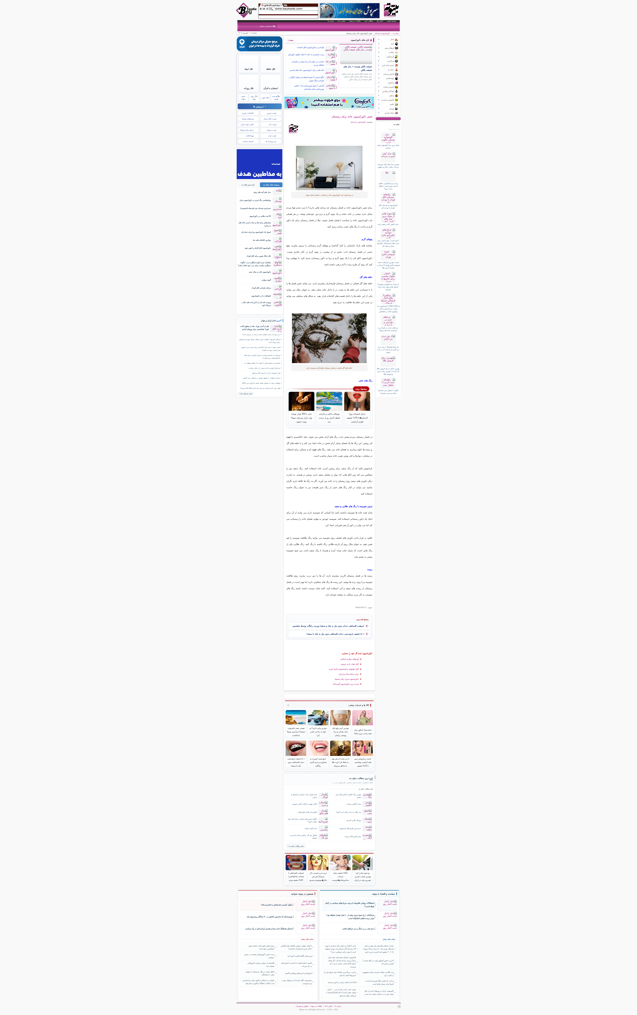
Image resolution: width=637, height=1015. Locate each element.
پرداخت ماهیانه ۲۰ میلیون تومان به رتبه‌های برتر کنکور (261, 378)
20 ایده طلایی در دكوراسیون (260, 216)
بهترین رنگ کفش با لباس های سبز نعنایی (348, 795)
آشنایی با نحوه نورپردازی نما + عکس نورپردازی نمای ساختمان (309, 87)
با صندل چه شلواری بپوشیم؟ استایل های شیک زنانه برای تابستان (388, 287)
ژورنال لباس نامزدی (353, 820)
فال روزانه (248, 88)
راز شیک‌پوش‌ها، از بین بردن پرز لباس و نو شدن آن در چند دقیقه (388, 349)
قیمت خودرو (271, 113)
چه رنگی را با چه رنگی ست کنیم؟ (348, 812)
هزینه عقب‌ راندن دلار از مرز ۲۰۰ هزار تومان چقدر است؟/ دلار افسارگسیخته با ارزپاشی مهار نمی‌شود (341, 992)
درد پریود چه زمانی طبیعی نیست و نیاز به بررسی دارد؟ (261, 334)
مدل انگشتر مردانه (354, 804)
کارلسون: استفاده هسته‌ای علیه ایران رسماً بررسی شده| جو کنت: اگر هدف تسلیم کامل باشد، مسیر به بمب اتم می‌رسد (342, 961)
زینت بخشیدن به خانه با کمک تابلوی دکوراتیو (306, 54)
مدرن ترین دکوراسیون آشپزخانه (346, 684)
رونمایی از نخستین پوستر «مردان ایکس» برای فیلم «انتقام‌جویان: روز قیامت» (262, 356)
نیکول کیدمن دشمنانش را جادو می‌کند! (276, 905)
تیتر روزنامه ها (271, 141)
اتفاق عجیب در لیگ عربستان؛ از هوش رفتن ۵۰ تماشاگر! (260, 973)
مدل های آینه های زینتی (262, 192)
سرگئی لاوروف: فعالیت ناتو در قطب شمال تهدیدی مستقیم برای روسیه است (259, 340)
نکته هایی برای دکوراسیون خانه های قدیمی (306, 70)
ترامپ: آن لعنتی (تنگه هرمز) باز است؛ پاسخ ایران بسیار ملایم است (379, 982)
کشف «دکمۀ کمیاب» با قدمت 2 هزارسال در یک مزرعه (296, 964)
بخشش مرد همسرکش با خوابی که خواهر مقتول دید (262, 363)
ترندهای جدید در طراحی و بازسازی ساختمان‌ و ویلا (388, 329)
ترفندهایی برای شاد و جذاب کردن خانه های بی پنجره (255, 224)
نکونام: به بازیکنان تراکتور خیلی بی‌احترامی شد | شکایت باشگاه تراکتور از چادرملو (258, 981)
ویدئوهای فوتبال (248, 119)
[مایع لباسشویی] (329, 102)
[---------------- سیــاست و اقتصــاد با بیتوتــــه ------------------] (383, 894)
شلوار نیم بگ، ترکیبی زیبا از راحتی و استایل (303, 836)
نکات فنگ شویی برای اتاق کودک (259, 256)
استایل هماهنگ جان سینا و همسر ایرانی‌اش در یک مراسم (269, 928)
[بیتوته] (247, 17)
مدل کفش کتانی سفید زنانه (388, 224)
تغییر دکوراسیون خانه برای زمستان (352, 116)
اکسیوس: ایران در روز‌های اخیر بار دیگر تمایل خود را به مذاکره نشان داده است (378, 992)
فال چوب (265, 98)
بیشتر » (290, 40)
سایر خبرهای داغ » (245, 393)
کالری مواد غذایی (247, 124)
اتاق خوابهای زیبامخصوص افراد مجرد (344, 669)
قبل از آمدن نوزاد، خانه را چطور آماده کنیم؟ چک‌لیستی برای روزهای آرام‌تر (254, 327)
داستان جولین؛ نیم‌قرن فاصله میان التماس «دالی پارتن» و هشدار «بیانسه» (296, 947)
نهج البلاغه (250, 136)
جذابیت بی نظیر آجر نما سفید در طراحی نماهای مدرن (307, 63)
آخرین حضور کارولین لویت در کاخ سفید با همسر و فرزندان (378, 962)
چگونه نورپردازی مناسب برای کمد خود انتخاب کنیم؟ (302, 820)
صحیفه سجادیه (248, 141)
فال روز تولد (254, 97)
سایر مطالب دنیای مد (296, 846)
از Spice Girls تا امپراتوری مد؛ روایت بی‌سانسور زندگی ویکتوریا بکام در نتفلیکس (388, 308)
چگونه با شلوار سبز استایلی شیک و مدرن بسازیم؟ (388, 391)
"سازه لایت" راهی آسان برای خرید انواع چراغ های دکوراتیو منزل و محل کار (388, 243)
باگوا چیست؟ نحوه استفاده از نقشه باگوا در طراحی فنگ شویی (306, 79)
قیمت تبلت (272, 136)
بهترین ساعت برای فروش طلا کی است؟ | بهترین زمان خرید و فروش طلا (388, 371)
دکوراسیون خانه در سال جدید (260, 272)
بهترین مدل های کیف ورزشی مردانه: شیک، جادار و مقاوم (388, 165)
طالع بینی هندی (276, 97)
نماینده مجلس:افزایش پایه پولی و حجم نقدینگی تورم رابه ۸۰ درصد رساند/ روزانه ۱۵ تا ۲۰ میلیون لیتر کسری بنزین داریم (378, 949)
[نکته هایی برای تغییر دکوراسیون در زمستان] (329, 168)
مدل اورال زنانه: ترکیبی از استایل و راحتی (304, 795)
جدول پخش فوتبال (247, 130)
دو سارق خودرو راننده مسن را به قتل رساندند (264, 368)
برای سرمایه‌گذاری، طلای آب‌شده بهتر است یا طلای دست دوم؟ (388, 186)
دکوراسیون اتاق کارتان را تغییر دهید (258, 248)
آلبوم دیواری (266, 280)
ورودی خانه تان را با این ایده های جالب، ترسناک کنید (256, 303)
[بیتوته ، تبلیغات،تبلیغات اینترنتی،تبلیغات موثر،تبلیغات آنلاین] (288, 10)
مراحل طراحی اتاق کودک (261, 288)
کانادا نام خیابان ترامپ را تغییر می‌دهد (342, 982)
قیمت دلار (272, 124)
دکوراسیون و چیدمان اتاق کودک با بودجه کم (388, 206)
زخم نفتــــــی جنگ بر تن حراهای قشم (358, 928)
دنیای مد (396, 33)
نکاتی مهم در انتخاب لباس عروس (304, 804)
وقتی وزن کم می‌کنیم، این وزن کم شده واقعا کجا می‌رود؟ (260, 388)
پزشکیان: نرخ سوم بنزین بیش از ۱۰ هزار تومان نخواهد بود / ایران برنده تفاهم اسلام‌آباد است (350, 917)
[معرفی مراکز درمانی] (259, 50)
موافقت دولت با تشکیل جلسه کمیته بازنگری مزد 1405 (261, 383)
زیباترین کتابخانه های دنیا (262, 240)
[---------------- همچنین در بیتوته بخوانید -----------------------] (302, 894)
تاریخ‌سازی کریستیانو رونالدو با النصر (298, 973)
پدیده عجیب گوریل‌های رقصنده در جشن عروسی (259, 955)
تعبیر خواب (243, 97)
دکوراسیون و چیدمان (382, 33)
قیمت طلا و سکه (270, 119)
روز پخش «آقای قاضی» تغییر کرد (299, 956)
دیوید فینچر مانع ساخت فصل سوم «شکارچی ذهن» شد (261, 947)
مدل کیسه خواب (310, 828)
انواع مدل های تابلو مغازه (307, 812)
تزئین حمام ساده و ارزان (349, 674)
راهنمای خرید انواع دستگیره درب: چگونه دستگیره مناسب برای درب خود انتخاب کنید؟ (254, 263)
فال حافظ (270, 69)
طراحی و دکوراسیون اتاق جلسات (310, 47)
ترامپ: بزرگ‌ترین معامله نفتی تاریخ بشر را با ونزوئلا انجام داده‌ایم (340, 973)
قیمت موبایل (271, 130)
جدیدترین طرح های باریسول (350, 828)
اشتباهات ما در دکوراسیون (261, 296)
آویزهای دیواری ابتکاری (349, 659)
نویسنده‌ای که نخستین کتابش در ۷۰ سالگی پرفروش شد (269, 917)
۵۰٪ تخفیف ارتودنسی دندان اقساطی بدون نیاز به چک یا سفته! (335, 634)
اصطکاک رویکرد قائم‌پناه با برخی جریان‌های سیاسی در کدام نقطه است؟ (349, 905)
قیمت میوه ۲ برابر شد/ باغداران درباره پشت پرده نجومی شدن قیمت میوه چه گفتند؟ (260, 348)
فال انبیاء (249, 69)
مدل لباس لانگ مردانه (353, 836)
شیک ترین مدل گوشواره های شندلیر (388, 146)
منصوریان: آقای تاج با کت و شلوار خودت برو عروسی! (297, 981)
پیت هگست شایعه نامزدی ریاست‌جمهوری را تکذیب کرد (377, 973)
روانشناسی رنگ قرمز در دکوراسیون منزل (255, 200)
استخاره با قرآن (270, 88)
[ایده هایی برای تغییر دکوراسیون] (329, 338)
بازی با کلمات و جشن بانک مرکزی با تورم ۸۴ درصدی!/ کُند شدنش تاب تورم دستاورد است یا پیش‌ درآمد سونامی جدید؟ (340, 949)
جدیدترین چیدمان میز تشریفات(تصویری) (255, 208)
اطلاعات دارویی (248, 113)
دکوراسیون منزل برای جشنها (347, 679)
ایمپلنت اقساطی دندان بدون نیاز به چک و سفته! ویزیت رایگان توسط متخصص (328, 626)
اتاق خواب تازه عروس (350, 664)
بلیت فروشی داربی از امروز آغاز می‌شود (266, 373)
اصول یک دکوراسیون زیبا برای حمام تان (256, 232)
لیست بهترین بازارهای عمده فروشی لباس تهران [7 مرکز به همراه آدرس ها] (388, 265)
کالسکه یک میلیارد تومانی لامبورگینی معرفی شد (260, 964)
